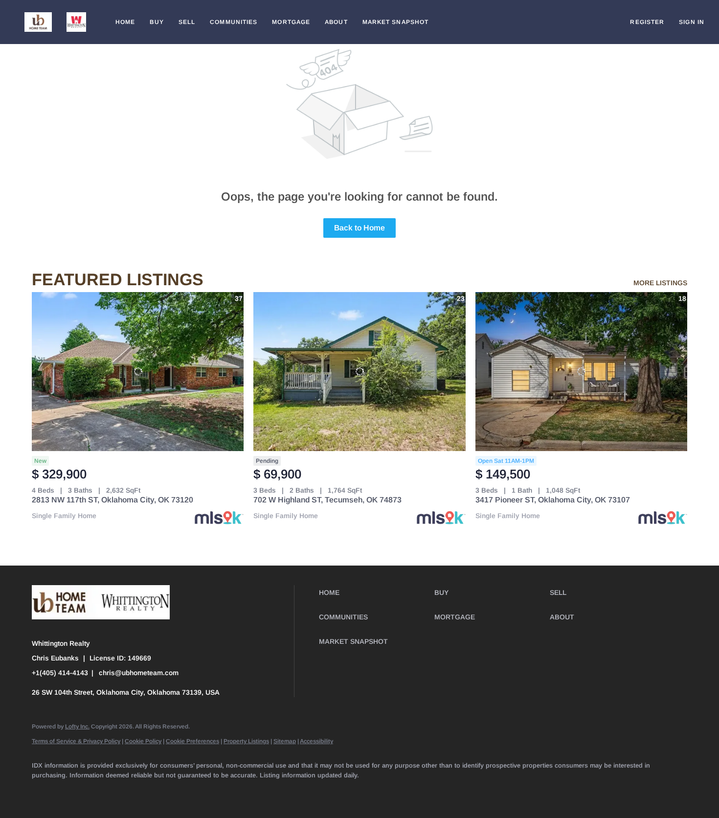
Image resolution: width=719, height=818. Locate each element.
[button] (38, 22)
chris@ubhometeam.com (139, 673)
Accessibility (316, 741)
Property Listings (246, 741)
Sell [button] (187, 22)
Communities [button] (233, 22)
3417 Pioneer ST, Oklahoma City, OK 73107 (552, 500)
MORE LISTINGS (660, 283)
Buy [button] (156, 22)
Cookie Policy (143, 741)
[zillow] (128, 791)
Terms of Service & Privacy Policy (76, 741)
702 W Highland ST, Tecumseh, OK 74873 (327, 500)
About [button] (336, 22)
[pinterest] (270, 791)
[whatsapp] (327, 791)
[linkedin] (72, 791)
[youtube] (213, 791)
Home (125, 22)
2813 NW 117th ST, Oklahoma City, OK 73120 (112, 500)
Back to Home (359, 228)
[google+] (299, 791)
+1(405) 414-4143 (60, 673)
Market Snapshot (395, 22)
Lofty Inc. (77, 726)
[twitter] (100, 791)
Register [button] (647, 22)
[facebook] (43, 791)
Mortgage (291, 22)
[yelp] (157, 791)
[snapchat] (242, 791)
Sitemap (284, 741)
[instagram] (185, 791)
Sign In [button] (691, 22)
